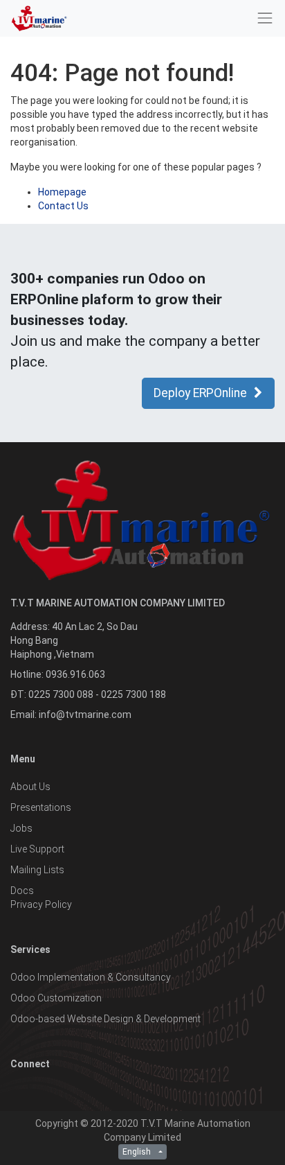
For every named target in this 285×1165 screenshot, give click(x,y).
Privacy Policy (41, 904)
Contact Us (63, 205)
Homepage (62, 192)
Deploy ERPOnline (200, 393)
